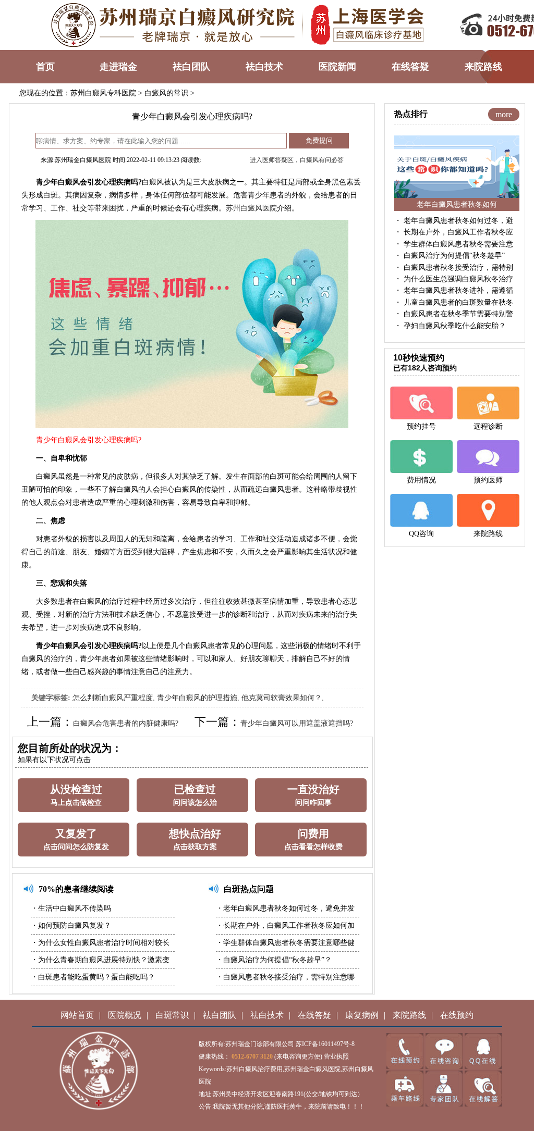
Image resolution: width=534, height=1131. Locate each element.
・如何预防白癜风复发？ (71, 925)
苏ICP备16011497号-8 (325, 1044)
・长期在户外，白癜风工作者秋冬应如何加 (285, 925)
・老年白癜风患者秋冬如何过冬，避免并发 (285, 908)
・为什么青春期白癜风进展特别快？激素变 (100, 960)
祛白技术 (267, 1015)
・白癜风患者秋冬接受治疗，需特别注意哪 (285, 977)
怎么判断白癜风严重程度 (112, 698)
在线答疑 (314, 1015)
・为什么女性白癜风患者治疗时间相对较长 (100, 943)
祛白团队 (219, 1015)
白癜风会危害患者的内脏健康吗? (125, 723)
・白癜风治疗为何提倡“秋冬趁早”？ (274, 960)
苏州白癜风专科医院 (103, 93)
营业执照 (336, 1056)
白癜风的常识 (166, 93)
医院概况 (124, 1015)
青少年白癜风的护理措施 (197, 698)
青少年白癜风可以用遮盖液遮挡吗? (296, 723)
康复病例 (362, 1015)
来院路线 (409, 1015)
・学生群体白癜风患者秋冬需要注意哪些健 (285, 943)
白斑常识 (172, 1015)
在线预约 (457, 1015)
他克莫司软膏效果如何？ (281, 698)
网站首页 (77, 1015)
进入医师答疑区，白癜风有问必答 (297, 160)
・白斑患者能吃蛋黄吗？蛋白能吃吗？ (93, 977)
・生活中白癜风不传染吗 (71, 908)
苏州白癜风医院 (251, 208)
